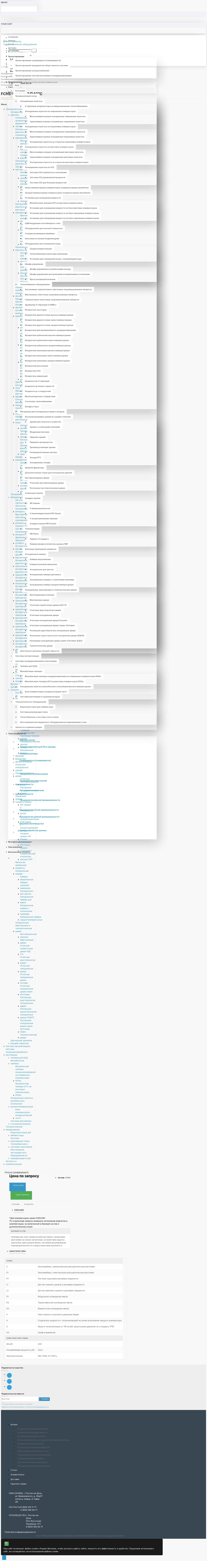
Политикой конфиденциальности (37, 1407)
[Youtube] (9, 1381)
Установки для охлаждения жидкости (16, 79)
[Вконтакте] (9, 1375)
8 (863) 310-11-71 (28, 1507)
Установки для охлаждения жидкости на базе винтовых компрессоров (29, 82)
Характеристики (17, 1251)
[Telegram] (9, 1387)
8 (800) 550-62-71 (29, 1510)
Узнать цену (18, 1185)
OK (6, 1543)
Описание (19, 1210)
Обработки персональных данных (13, 1407)
